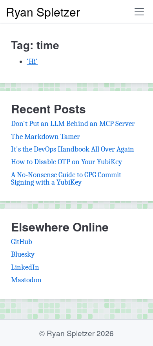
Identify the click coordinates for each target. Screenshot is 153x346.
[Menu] (139, 12)
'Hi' (32, 61)
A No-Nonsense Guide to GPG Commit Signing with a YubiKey (66, 178)
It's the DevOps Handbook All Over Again (72, 149)
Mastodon (26, 280)
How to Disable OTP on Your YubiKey (66, 161)
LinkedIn (25, 267)
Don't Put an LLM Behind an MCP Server (73, 123)
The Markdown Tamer (45, 136)
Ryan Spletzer (43, 11)
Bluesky (23, 254)
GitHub (21, 241)
